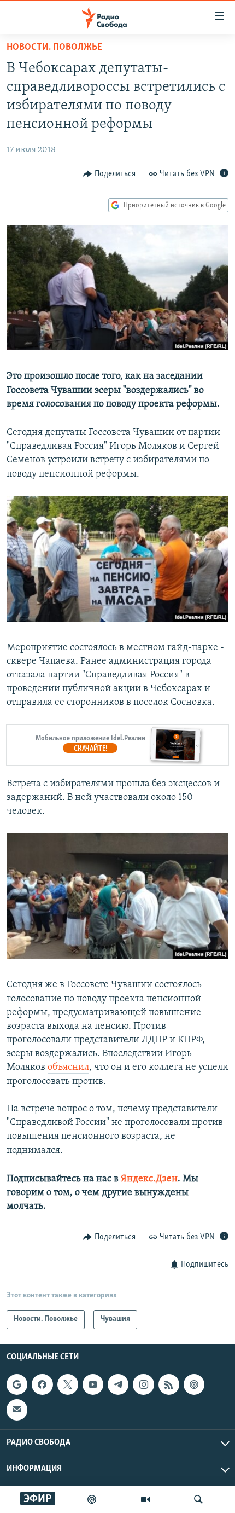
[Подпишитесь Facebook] (42, 1384)
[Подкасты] (194, 1384)
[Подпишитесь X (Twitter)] (67, 1384)
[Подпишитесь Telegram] (118, 1384)
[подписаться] (17, 1409)
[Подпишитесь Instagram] (143, 1384)
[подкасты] (91, 1499)
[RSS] (168, 1384)
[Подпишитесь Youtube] (93, 1384)
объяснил (68, 1068)
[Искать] (198, 1499)
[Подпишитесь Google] (17, 1384)
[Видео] (145, 1499)
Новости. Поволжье (54, 48)
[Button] (109, 174)
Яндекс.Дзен (149, 1179)
